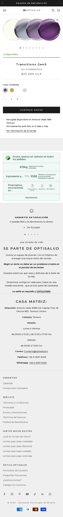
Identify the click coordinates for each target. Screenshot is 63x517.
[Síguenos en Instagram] (12, 494)
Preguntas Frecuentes (15, 475)
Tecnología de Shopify (43, 503)
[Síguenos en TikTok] (34, 494)
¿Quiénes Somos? (12, 480)
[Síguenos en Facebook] (4, 494)
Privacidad (8, 407)
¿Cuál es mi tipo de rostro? (17, 436)
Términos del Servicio (14, 417)
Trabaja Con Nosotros (14, 485)
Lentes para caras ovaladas (17, 451)
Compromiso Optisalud (15, 388)
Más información (31, 197)
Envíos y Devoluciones (15, 412)
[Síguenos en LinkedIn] (42, 494)
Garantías (8, 383)
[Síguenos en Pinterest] (19, 494)
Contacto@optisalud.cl (36, 351)
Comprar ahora (31, 110)
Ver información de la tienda (21, 131)
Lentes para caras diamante (17, 446)
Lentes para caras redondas (17, 456)
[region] (31, 219)
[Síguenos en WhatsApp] (50, 494)
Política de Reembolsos (15, 422)
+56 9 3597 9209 (38, 362)
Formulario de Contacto (15, 470)
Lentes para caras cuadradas (18, 441)
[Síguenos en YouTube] (27, 494)
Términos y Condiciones (16, 402)
